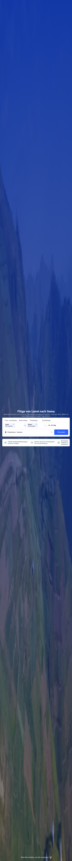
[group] (14, 425)
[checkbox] (46, 420)
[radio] (11, 420)
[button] (53, 3)
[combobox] (16, 425)
